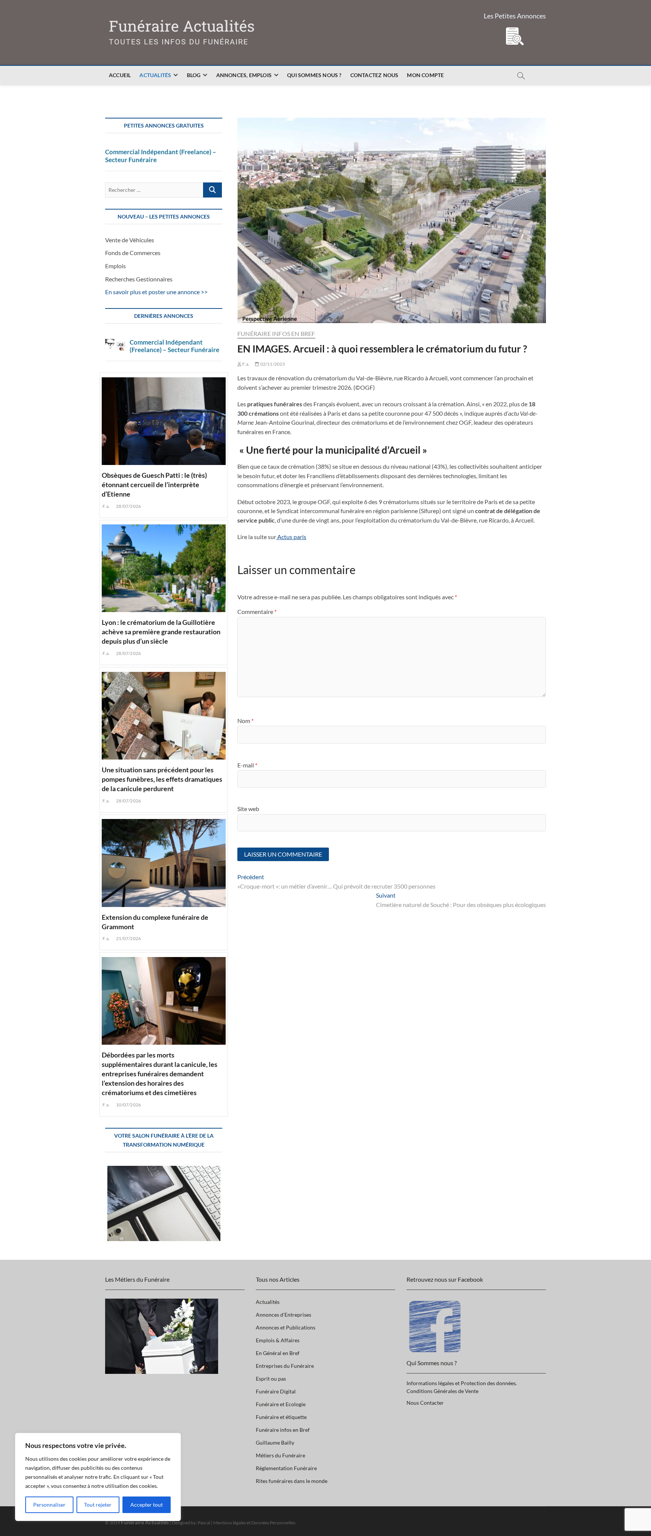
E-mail (247, 765)
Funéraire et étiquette (281, 1417)
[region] (98, 1477)
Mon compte (425, 75)
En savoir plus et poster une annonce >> (156, 291)
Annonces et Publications (285, 1327)
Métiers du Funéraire (280, 1455)
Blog (194, 75)
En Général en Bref (278, 1353)
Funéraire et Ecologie (281, 1404)
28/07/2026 (128, 506)
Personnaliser (49, 1504)
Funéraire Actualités (182, 26)
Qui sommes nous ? (314, 75)
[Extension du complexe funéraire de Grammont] (164, 862)
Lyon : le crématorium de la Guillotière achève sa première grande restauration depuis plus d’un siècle (161, 631)
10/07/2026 (128, 1105)
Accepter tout (146, 1504)
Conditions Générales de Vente (442, 1391)
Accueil (120, 75)
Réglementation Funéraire (286, 1468)
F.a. (245, 364)
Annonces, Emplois (244, 75)
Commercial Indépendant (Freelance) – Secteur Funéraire (160, 156)
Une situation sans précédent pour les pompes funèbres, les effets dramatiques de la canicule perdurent (162, 779)
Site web (248, 808)
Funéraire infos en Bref (276, 333)
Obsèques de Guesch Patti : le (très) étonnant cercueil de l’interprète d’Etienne (154, 484)
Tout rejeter (98, 1504)
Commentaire (257, 611)
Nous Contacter (425, 1402)
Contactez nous (374, 75)
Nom (245, 720)
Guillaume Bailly (275, 1442)
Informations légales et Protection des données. (461, 1383)
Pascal (204, 1522)
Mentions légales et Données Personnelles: (254, 1522)
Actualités (155, 75)
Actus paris (291, 536)
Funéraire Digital (276, 1391)
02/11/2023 (272, 364)
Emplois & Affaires (278, 1340)
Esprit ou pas (271, 1378)
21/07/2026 (128, 938)
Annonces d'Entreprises (283, 1314)
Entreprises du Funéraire (285, 1366)
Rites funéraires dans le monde (291, 1481)
